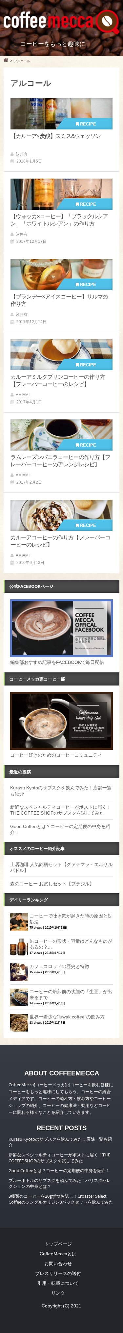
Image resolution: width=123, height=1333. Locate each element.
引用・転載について (58, 1283)
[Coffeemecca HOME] (6, 61)
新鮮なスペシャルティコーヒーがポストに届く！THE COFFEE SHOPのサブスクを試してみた (59, 1158)
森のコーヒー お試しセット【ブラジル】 (52, 883)
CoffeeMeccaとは (58, 1253)
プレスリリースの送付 (58, 1273)
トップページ (58, 1243)
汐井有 (22, 154)
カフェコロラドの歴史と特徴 (59, 966)
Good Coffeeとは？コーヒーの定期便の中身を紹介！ (59, 1170)
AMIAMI (23, 395)
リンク (58, 1293)
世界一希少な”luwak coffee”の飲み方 (67, 1016)
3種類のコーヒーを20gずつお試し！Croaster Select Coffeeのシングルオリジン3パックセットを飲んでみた (61, 1199)
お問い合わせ (58, 1263)
